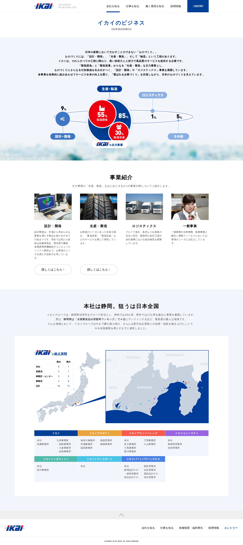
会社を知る (148, 527)
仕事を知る (132, 6)
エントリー (231, 527)
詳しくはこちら (52, 269)
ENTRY (198, 6)
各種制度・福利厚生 (191, 527)
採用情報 (213, 527)
